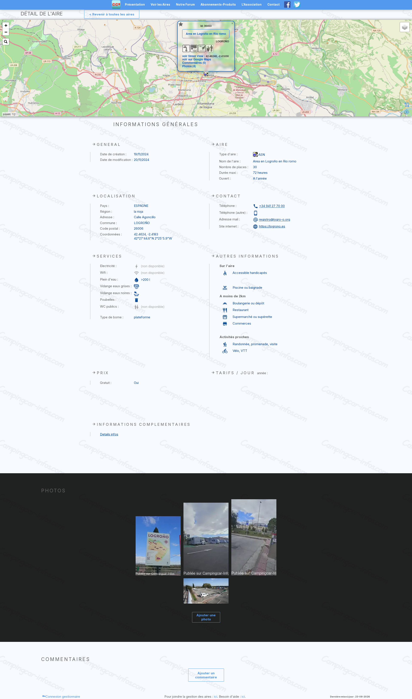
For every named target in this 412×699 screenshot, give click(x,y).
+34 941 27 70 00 (272, 206)
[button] (206, 74)
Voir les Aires (160, 4)
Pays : (104, 206)
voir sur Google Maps (196, 59)
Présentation (135, 4)
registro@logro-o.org (274, 220)
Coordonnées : (111, 234)
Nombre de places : (233, 167)
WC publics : (109, 306)
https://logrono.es (272, 226)
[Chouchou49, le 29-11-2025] (158, 546)
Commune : (108, 223)
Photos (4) (189, 66)
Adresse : (107, 217)
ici (215, 696)
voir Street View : (194, 56)
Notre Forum (185, 4)
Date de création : (113, 154)
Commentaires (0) (194, 62)
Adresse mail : (229, 219)
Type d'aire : (228, 154)
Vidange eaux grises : (116, 286)
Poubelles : (108, 300)
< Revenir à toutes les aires (111, 14)
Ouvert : (225, 178)
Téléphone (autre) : (233, 213)
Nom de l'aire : (230, 161)
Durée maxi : (228, 173)
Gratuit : (105, 383)
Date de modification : (116, 160)
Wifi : (104, 272)
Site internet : (228, 226)
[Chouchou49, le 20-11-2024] (206, 591)
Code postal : (110, 228)
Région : (106, 211)
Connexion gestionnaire (62, 696)
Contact (273, 4)
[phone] (256, 213)
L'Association (252, 4)
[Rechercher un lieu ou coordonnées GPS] (6, 41)
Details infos (109, 434)
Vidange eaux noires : (116, 293)
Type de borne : (111, 317)
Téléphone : (227, 206)
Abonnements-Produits (218, 4)
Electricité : (108, 266)
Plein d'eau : (109, 279)
